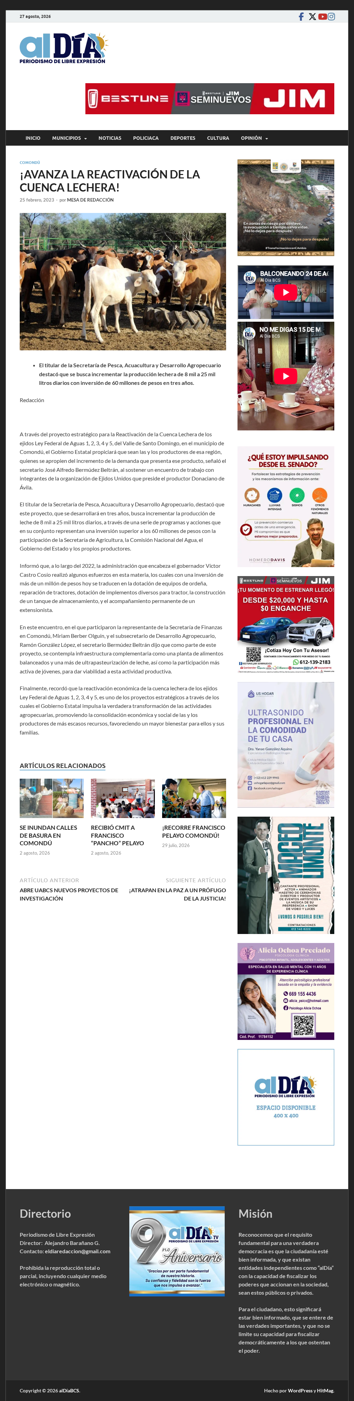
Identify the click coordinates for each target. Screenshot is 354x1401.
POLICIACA (146, 138)
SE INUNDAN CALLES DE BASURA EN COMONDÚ (48, 835)
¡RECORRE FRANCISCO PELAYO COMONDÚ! (193, 831)
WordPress (300, 1390)
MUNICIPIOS (66, 138)
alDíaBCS (69, 1390)
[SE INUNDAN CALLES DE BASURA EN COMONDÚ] (52, 800)
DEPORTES (182, 138)
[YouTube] (320, 16)
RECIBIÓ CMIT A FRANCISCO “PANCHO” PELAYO (117, 835)
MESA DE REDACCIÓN (90, 200)
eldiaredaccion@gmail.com (77, 1251)
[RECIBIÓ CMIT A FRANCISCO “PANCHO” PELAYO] (123, 800)
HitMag (325, 1390)
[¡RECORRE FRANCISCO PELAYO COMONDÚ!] (194, 800)
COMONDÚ (30, 162)
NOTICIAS (110, 138)
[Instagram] (330, 16)
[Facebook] (301, 16)
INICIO (33, 138)
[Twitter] (311, 16)
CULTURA (218, 138)
